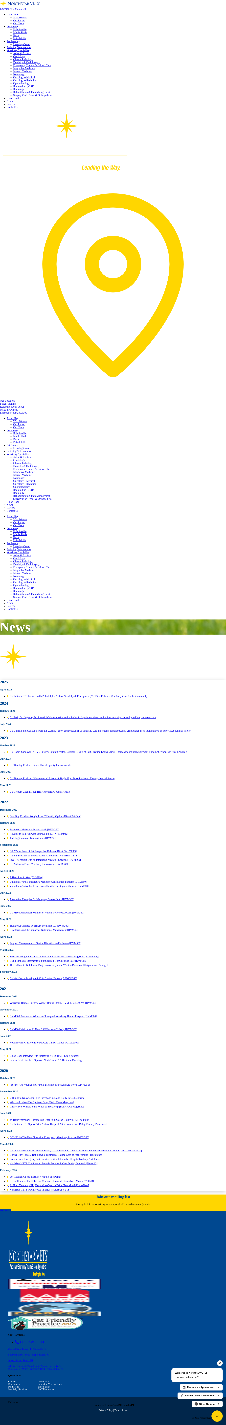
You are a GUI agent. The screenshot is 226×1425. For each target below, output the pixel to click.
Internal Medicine (22, 71)
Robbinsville (19, 29)
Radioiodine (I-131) (23, 86)
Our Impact (19, 20)
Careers (11, 104)
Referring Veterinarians (19, 47)
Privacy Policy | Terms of (111, 1410)
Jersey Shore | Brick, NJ (20, 1360)
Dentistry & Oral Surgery (26, 62)
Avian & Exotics (22, 53)
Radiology (18, 89)
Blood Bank (13, 98)
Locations (12, 26)
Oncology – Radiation (24, 80)
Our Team (18, 23)
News (10, 101)
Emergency (14, 1384)
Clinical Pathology (23, 59)
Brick (16, 35)
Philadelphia (19, 38)
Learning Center (21, 44)
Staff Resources (46, 1389)
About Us (12, 14)
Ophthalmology (21, 83)
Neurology (18, 74)
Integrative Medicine (24, 68)
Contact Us (12, 107)
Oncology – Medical (24, 77)
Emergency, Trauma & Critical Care (32, 65)
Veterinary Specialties (18, 50)
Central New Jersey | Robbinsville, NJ (27, 1349)
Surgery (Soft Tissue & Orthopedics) (32, 95)
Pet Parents (12, 41)
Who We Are (20, 17)
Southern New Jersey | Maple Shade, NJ (28, 1354)
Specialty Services (17, 1389)
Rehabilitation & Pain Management (31, 92)
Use (125, 1410)
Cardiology (19, 56)
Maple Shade (20, 32)
